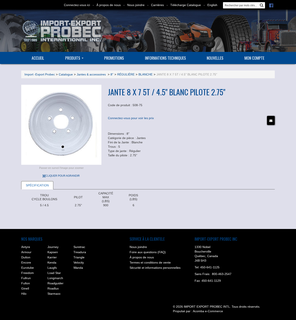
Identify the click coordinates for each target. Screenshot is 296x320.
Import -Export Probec (39, 74)
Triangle (79, 257)
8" (112, 74)
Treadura (79, 252)
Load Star (54, 273)
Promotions (114, 58)
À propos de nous (108, 5)
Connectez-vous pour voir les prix (131, 118)
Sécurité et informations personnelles (155, 267)
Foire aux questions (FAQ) (148, 252)
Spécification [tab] (37, 185)
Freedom (27, 273)
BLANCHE (145, 74)
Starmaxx (53, 293)
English (212, 5)
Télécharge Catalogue (185, 5)
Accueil (38, 58)
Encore (26, 262)
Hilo (23, 293)
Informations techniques (165, 58)
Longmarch (55, 278)
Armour (26, 252)
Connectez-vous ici (77, 5)
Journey (53, 247)
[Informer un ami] (271, 120)
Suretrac (79, 247)
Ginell (25, 288)
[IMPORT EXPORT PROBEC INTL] (61, 31)
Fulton (25, 283)
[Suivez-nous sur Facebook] (271, 5)
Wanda (78, 267)
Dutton (25, 257)
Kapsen (52, 252)
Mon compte (254, 58)
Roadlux (53, 288)
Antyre (25, 247)
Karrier (52, 257)
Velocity (78, 262)
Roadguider (55, 283)
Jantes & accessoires (92, 74)
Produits (72, 58)
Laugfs (52, 267)
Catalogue (66, 74)
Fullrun (26, 278)
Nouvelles (215, 58)
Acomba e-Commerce (208, 311)
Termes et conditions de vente (150, 262)
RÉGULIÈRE (126, 74)
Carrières (157, 5)
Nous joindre (136, 5)
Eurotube (27, 267)
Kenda (51, 262)
